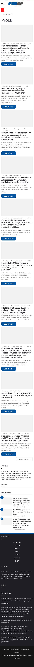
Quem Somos (27, 655)
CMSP (17, 561)
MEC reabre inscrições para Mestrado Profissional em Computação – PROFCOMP (13, 90)
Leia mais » (8, 64)
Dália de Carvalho (7, 129)
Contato (17, 658)
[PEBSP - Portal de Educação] (15, 4)
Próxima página (23, 459)
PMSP (17, 555)
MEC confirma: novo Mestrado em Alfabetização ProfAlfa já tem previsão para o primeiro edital (16, 179)
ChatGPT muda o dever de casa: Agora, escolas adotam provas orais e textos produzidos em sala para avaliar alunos (22, 523)
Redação (5, 86)
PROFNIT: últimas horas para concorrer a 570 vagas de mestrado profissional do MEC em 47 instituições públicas (16, 223)
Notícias (17, 549)
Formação (17, 542)
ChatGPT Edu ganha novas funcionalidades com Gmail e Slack (22, 512)
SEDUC (17, 552)
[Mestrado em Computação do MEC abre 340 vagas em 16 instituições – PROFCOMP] (16, 380)
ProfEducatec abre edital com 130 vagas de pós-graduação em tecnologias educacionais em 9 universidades (16, 136)
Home (4, 655)
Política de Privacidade (14, 655)
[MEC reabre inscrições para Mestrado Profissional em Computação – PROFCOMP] (16, 75)
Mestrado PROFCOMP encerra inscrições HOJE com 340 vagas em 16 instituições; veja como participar (16, 266)
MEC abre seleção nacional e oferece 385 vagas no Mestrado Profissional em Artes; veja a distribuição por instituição (15, 49)
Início (5, 14)
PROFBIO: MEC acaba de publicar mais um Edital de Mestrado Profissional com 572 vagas (15, 310)
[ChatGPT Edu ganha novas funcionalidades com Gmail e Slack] (6, 512)
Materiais (17, 558)
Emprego (17, 545)
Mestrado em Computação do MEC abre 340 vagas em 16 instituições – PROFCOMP (16, 395)
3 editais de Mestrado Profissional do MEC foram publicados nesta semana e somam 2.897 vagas (16, 438)
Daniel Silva (6, 43)
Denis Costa (6, 261)
